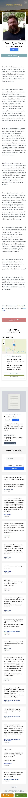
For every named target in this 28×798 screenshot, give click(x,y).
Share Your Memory (10, 443)
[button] (14, 344)
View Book (7, 420)
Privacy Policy (10, 791)
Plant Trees (14, 377)
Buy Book (15, 420)
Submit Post (14, 468)
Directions (14, 373)
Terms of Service (18, 791)
